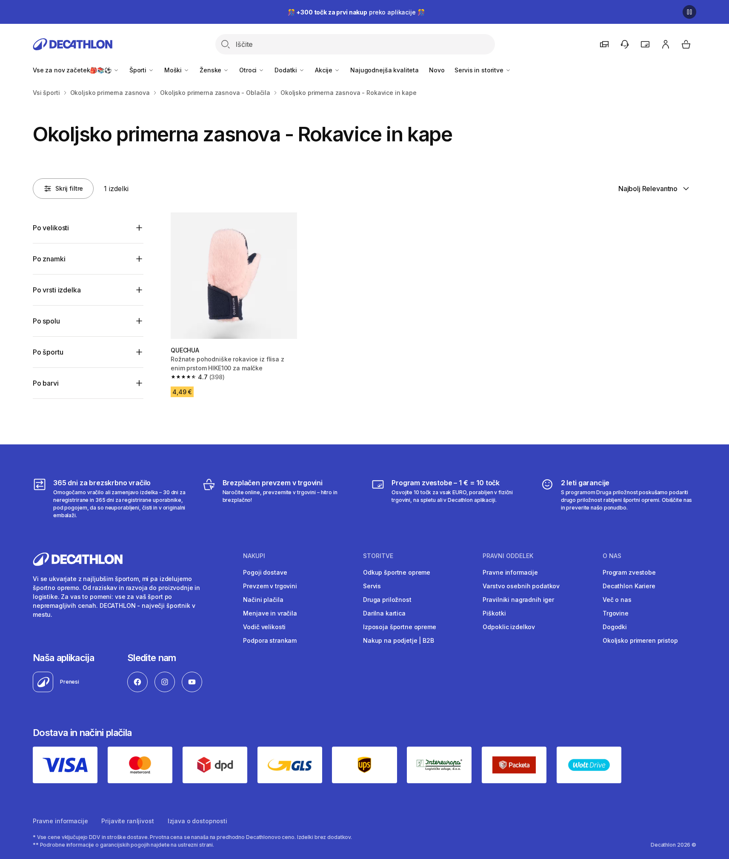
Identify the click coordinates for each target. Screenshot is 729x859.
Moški (173, 70)
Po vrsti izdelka (56, 290)
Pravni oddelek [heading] (508, 556)
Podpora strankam (270, 640)
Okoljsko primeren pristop (640, 640)
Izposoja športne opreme (399, 626)
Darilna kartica (384, 613)
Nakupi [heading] (254, 556)
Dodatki (286, 70)
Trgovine (616, 613)
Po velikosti (51, 227)
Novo (436, 70)
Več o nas (617, 599)
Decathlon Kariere (629, 586)
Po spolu (46, 321)
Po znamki (49, 259)
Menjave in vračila (270, 613)
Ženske (211, 70)
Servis (372, 586)
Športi (138, 70)
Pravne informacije (510, 572)
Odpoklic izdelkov (509, 626)
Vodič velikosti (264, 626)
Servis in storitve (480, 70)
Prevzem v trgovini (270, 586)
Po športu (48, 352)
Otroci (248, 70)
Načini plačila (263, 599)
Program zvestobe (629, 572)
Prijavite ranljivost (127, 821)
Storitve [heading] (378, 556)
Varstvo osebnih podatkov (521, 586)
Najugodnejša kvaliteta (384, 70)
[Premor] (689, 12)
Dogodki (615, 626)
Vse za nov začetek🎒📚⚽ (73, 70)
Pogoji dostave (265, 572)
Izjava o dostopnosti (197, 821)
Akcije (324, 70)
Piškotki (494, 613)
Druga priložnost (387, 599)
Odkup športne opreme (396, 572)
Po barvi (46, 383)
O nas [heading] (612, 556)
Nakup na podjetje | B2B (398, 640)
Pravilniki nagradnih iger (518, 599)
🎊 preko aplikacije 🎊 (356, 12)
